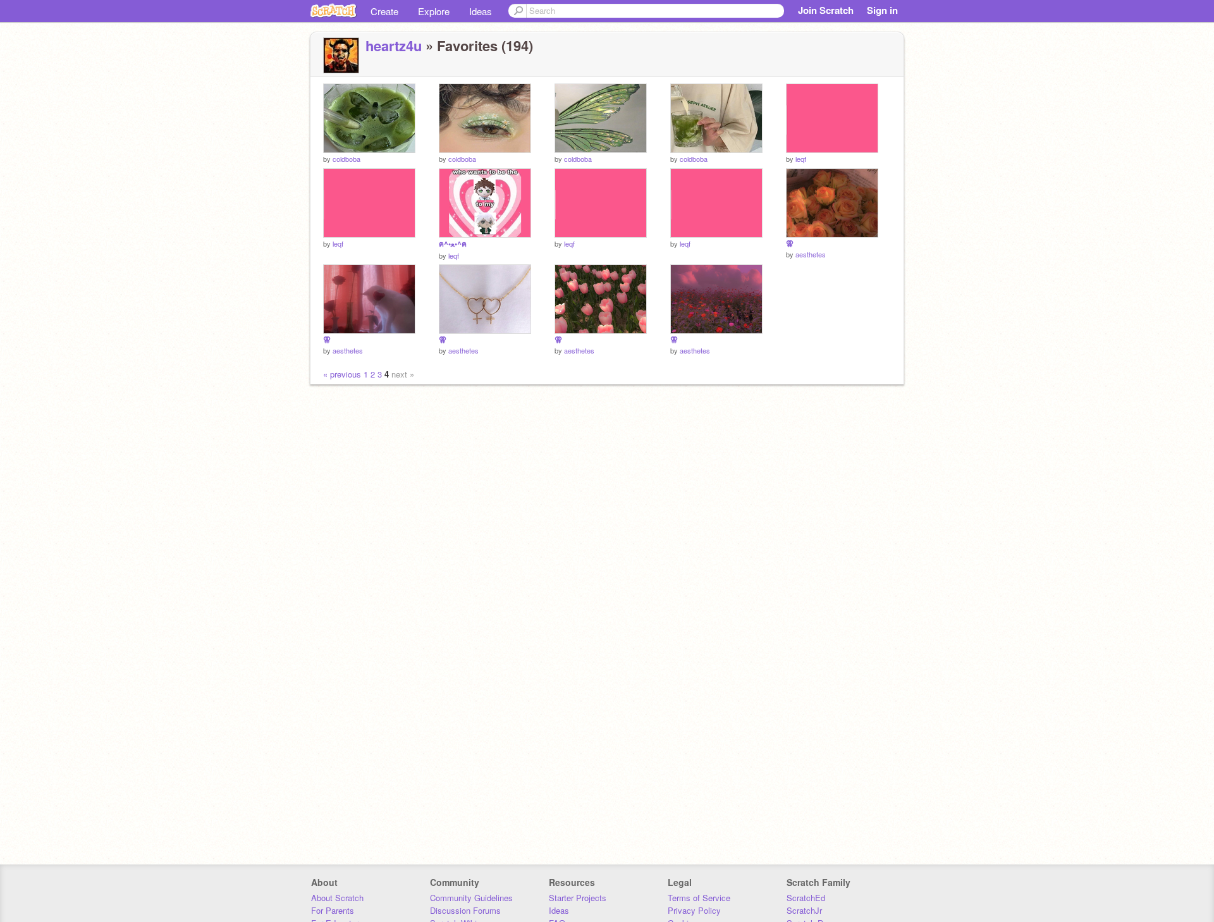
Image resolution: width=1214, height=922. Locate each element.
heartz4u (393, 45)
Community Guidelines (471, 898)
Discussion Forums (465, 910)
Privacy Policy (694, 910)
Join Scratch (826, 10)
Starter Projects (577, 898)
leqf (800, 159)
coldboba (346, 159)
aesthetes (810, 254)
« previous (343, 374)
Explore (434, 11)
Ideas (480, 11)
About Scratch (337, 898)
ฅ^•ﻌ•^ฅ (453, 243)
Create (384, 11)
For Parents (332, 910)
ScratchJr (804, 910)
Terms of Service (699, 898)
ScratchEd (806, 898)
